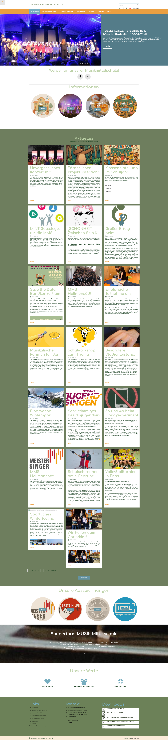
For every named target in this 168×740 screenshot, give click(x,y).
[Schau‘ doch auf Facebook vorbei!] (80, 77)
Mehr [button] (98, 609)
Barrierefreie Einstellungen (37, 738)
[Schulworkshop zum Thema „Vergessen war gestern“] (84, 337)
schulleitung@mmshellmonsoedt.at (77, 710)
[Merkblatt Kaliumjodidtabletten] (103, 726)
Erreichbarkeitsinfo (37, 713)
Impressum (35, 721)
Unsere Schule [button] (66, 11)
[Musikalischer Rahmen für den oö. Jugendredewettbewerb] (46, 337)
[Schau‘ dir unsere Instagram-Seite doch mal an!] (88, 77)
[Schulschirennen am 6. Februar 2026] (84, 459)
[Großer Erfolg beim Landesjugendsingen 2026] (122, 215)
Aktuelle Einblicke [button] (49, 11)
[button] (126, 8)
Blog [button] (109, 11)
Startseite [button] (35, 11)
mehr (84, 654)
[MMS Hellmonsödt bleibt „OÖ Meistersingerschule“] (46, 459)
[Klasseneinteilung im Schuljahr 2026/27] (122, 155)
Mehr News (84, 577)
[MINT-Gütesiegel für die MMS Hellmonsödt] (46, 215)
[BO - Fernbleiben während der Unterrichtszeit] (103, 718)
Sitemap (34, 724)
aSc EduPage (135, 738)
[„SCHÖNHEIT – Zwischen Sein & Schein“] (84, 215)
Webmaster (35, 707)
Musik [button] (91, 11)
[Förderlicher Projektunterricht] (84, 155)
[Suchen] (137, 5)
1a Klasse (108, 185)
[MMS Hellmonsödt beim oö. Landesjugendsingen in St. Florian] (84, 276)
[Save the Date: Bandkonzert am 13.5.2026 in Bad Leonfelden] (46, 276)
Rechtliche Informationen (39, 715)
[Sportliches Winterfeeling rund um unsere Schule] (46, 510)
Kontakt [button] (101, 11)
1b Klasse (108, 188)
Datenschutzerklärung (38, 718)
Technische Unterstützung (39, 710)
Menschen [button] (80, 11)
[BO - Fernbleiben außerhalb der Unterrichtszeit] (103, 722)
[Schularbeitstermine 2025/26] (103, 714)
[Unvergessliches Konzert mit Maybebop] (46, 155)
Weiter (53, 570)
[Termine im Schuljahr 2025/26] (103, 710)
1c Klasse (108, 191)
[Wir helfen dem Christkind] (84, 519)
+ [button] (120, 8)
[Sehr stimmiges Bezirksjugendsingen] (84, 398)
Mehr (108, 44)
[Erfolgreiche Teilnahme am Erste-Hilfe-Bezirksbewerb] (122, 276)
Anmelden (136, 8)
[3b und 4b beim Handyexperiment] (122, 398)
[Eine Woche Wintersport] (46, 398)
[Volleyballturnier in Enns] (122, 459)
